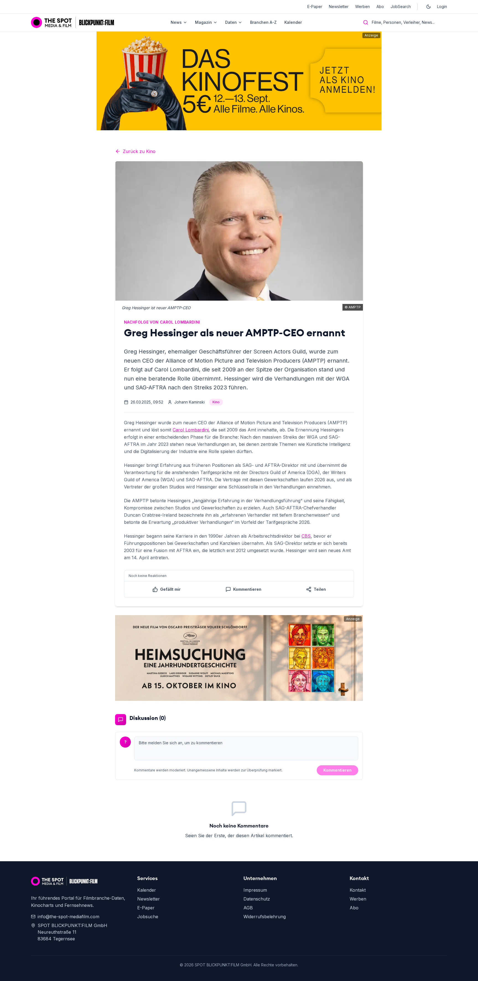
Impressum (255, 890)
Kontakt (358, 890)
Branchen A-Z (263, 22)
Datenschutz (256, 899)
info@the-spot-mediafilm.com (68, 916)
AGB (248, 907)
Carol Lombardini (191, 430)
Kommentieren (337, 770)
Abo (380, 6)
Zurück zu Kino (139, 151)
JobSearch (401, 6)
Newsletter (339, 6)
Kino (216, 402)
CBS (306, 536)
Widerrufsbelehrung (264, 916)
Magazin (203, 22)
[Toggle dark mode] (428, 6)
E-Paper (314, 6)
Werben (362, 6)
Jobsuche (147, 916)
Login (442, 6)
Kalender (293, 22)
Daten (231, 22)
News (176, 22)
